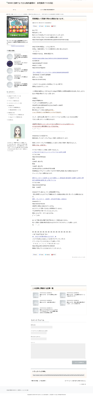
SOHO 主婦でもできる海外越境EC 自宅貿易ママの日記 (46, 394)
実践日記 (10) (11, 112)
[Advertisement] (59, 272)
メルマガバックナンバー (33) (15, 103)
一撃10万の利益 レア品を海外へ (38, 380)
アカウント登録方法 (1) (13, 100)
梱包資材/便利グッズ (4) (15, 109)
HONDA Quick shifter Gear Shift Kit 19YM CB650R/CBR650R (50, 58)
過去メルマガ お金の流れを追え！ (48, 302)
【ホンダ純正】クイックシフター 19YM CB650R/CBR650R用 (50, 72)
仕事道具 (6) (11, 105)
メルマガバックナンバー (78, 257)
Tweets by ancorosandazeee (17, 45)
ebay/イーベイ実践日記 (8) (16, 117)
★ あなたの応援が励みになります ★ (44, 236)
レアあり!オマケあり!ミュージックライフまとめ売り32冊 (49, 152)
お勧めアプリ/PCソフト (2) (14, 96)
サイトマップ (30, 9)
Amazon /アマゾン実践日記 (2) (17, 114)
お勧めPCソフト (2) (14, 97)
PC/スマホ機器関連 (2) (15, 107)
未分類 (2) (10, 119)
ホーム (14, 9)
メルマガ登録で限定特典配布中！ (47, 9)
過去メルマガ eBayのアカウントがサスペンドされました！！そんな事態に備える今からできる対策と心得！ (49, 311)
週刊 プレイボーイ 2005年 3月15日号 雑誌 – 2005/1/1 (49, 199)
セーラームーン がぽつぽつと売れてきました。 (75, 380)
